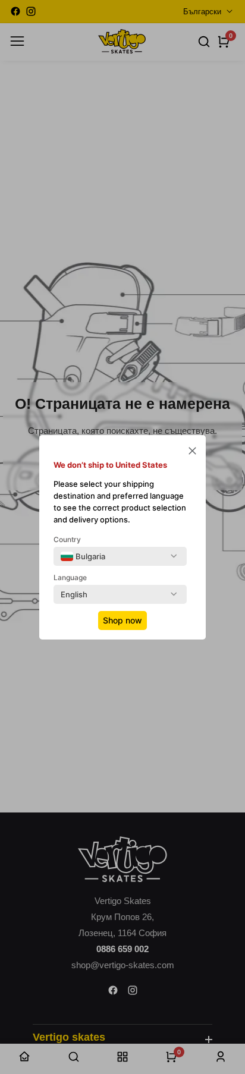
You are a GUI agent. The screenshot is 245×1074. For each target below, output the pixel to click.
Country (67, 539)
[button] (192, 452)
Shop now (122, 620)
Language (70, 577)
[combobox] (83, 556)
